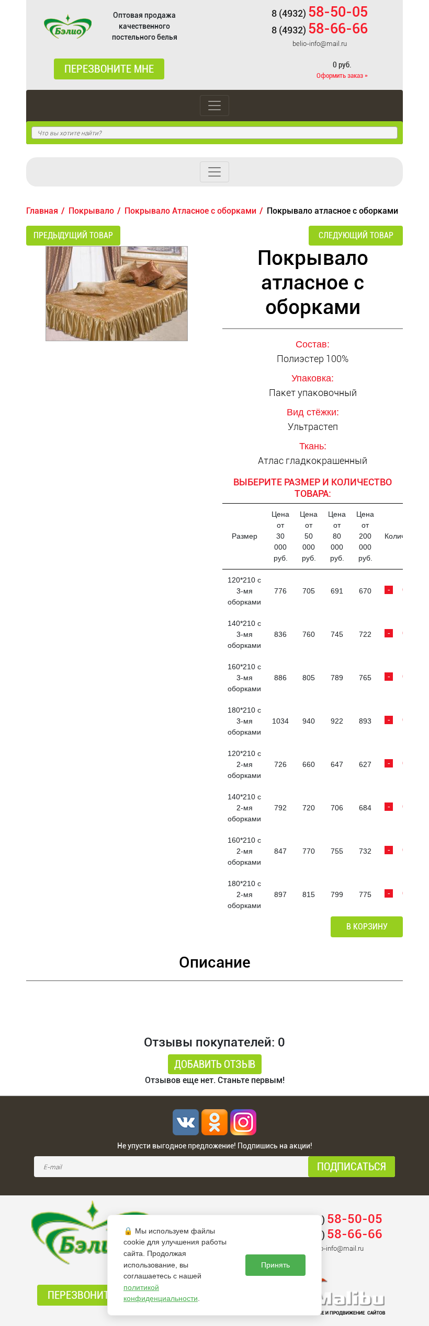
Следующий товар (356, 235)
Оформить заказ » (342, 75)
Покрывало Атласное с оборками (190, 211)
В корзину (367, 927)
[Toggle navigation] (214, 105)
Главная (42, 211)
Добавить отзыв (214, 1064)
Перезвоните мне (109, 69)
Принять (275, 1265)
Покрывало (91, 211)
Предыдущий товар (73, 235)
